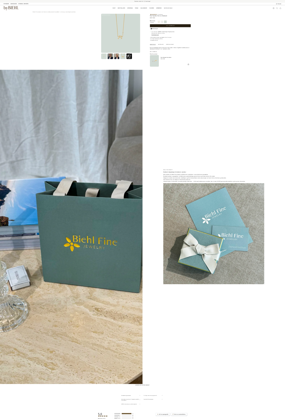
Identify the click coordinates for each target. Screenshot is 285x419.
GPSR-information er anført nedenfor (129, 404)
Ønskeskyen (155, 28)
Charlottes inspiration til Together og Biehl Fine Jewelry (130, 400)
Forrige (101, 33)
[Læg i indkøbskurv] (188, 64)
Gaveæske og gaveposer (126, 395)
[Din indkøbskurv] (280, 8)
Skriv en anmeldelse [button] (179, 414)
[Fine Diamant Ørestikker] (154, 61)
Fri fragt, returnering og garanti (150, 395)
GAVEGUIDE (14, 3)
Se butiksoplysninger (155, 34)
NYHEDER (6, 3)
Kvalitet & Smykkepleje (148, 399)
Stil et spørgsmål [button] (163, 414)
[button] (114, 8)
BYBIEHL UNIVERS (23, 3)
